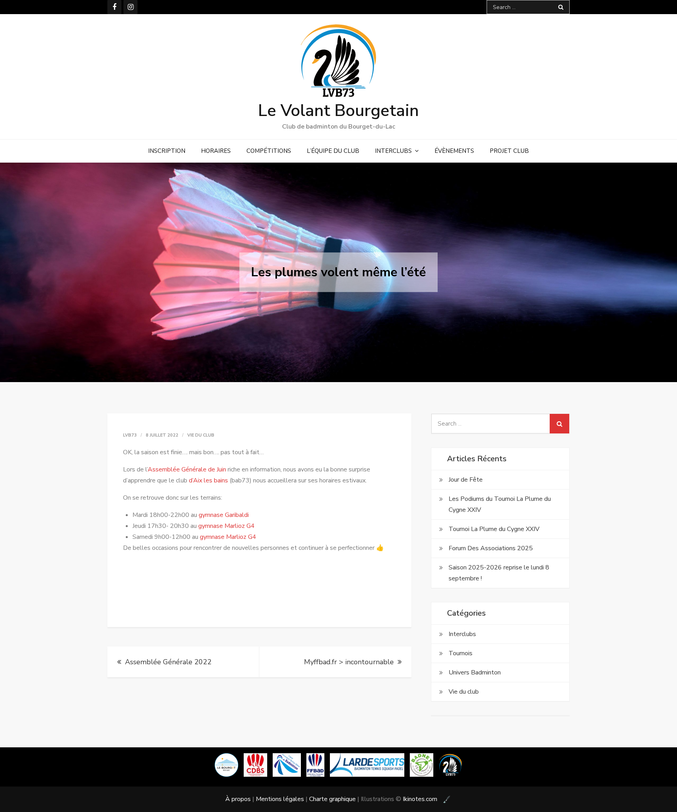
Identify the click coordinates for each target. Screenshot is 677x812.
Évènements (454, 151)
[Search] (561, 7)
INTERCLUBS (393, 151)
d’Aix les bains (208, 480)
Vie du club (200, 435)
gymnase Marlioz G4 (226, 526)
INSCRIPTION (166, 151)
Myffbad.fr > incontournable (349, 662)
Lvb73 (130, 435)
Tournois (460, 653)
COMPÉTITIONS (268, 151)
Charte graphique (332, 799)
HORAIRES (216, 151)
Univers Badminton (475, 672)
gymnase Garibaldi (224, 515)
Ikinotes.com (421, 799)
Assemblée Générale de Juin (187, 469)
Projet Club (509, 151)
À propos (238, 799)
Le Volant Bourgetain (338, 111)
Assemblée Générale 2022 (168, 662)
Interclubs (462, 634)
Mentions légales (280, 799)
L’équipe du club (333, 151)
